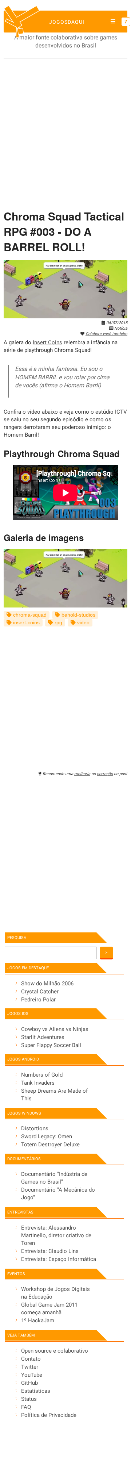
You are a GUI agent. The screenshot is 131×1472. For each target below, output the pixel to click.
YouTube (31, 1375)
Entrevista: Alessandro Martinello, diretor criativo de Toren (56, 1235)
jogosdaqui (66, 22)
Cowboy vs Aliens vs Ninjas (54, 1029)
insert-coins (26, 622)
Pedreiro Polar (38, 999)
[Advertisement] (65, 128)
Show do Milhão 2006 (47, 983)
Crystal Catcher (40, 991)
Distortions (34, 1128)
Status (29, 1399)
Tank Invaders (38, 1083)
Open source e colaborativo (54, 1351)
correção (105, 773)
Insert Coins (47, 342)
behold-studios (77, 615)
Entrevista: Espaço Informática (58, 1259)
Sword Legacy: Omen (46, 1136)
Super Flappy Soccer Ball (51, 1045)
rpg (57, 622)
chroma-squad (29, 615)
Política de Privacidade (48, 1415)
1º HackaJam (37, 1320)
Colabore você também (106, 333)
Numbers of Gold (42, 1075)
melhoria (82, 773)
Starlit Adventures (42, 1037)
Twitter (29, 1367)
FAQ (26, 1407)
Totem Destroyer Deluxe (50, 1144)
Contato (31, 1359)
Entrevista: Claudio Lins (50, 1251)
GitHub (29, 1383)
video (83, 622)
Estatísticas (35, 1391)
